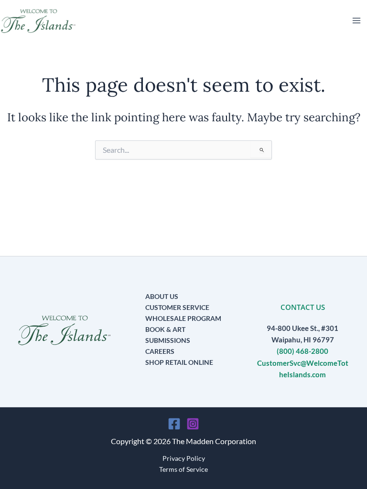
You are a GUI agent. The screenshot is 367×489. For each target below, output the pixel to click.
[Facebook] (174, 423)
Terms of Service (183, 469)
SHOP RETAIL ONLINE (179, 362)
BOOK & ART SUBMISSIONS (167, 334)
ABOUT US (161, 296)
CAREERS (159, 351)
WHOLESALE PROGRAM (183, 318)
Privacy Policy (183, 458)
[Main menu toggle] (356, 20)
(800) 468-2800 (302, 351)
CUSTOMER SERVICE (177, 307)
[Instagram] (192, 423)
